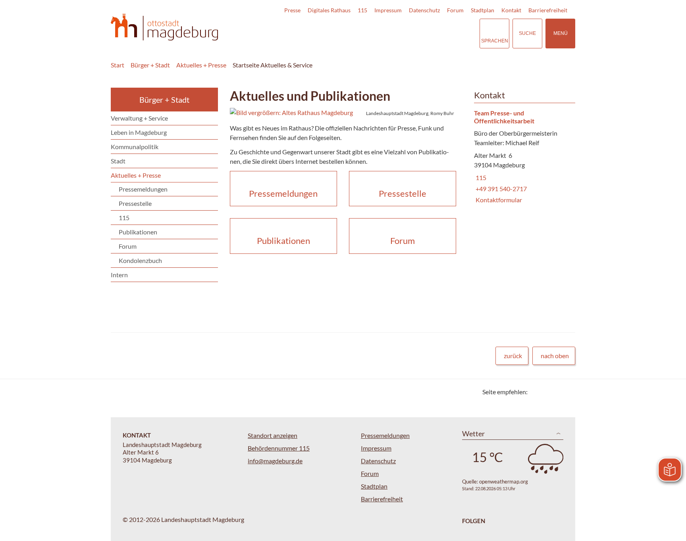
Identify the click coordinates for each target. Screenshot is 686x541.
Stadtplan (482, 10)
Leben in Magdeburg (139, 132)
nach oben (555, 355)
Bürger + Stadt (150, 65)
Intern (119, 274)
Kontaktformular (498, 199)
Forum (455, 10)
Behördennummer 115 (279, 448)
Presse (292, 10)
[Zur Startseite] (164, 27)
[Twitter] (537, 391)
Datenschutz (424, 10)
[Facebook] (546, 391)
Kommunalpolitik (134, 146)
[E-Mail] (556, 391)
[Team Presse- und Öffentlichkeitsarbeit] (521, 157)
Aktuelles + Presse (201, 65)
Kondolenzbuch (140, 260)
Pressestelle (135, 203)
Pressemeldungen (143, 189)
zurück (513, 355)
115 (362, 10)
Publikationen (138, 232)
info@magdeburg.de (275, 460)
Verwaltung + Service (139, 118)
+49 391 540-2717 (500, 188)
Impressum (388, 10)
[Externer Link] (418, 33)
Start (117, 65)
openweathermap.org (503, 481)
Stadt (118, 161)
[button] (343, 112)
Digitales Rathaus (329, 10)
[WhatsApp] (566, 391)
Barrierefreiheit (547, 10)
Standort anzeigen (272, 435)
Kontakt (511, 10)
